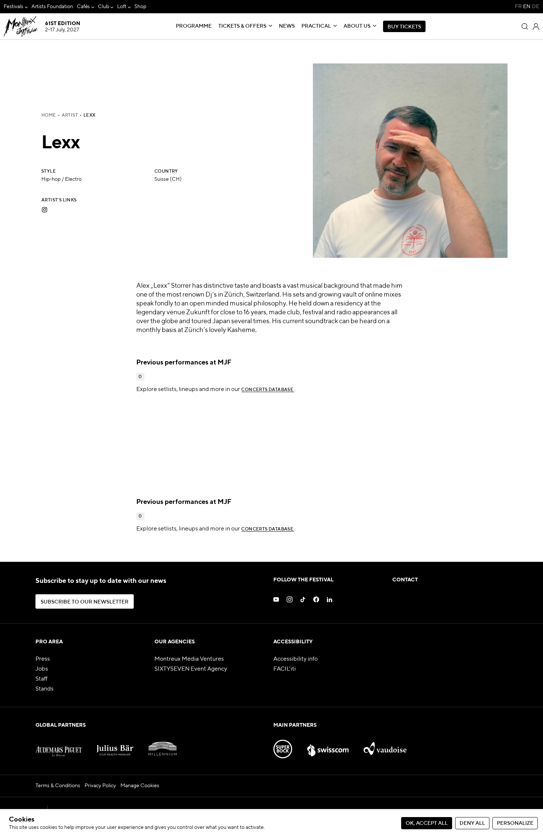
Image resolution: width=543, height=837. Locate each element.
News (287, 26)
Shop (140, 6)
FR (518, 6)
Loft (121, 6)
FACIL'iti (284, 669)
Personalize (515, 823)
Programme (194, 26)
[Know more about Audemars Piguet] (58, 746)
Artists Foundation (52, 6)
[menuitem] (16, 6)
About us (357, 26)
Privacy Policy (100, 785)
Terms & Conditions (57, 785)
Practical (316, 26)
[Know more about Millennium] (162, 746)
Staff (41, 679)
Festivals (13, 6)
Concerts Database (267, 390)
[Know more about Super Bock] (282, 746)
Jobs (41, 669)
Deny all (472, 823)
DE (535, 6)
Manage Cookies (139, 785)
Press (42, 659)
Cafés (83, 6)
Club (103, 6)
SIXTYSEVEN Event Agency (190, 669)
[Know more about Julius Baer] (115, 746)
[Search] (525, 26)
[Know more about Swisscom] (328, 746)
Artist (70, 115)
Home (48, 115)
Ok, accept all (427, 823)
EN (526, 6)
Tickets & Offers (242, 26)
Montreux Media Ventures (189, 659)
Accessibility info (295, 659)
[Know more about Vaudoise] (384, 746)
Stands (44, 689)
